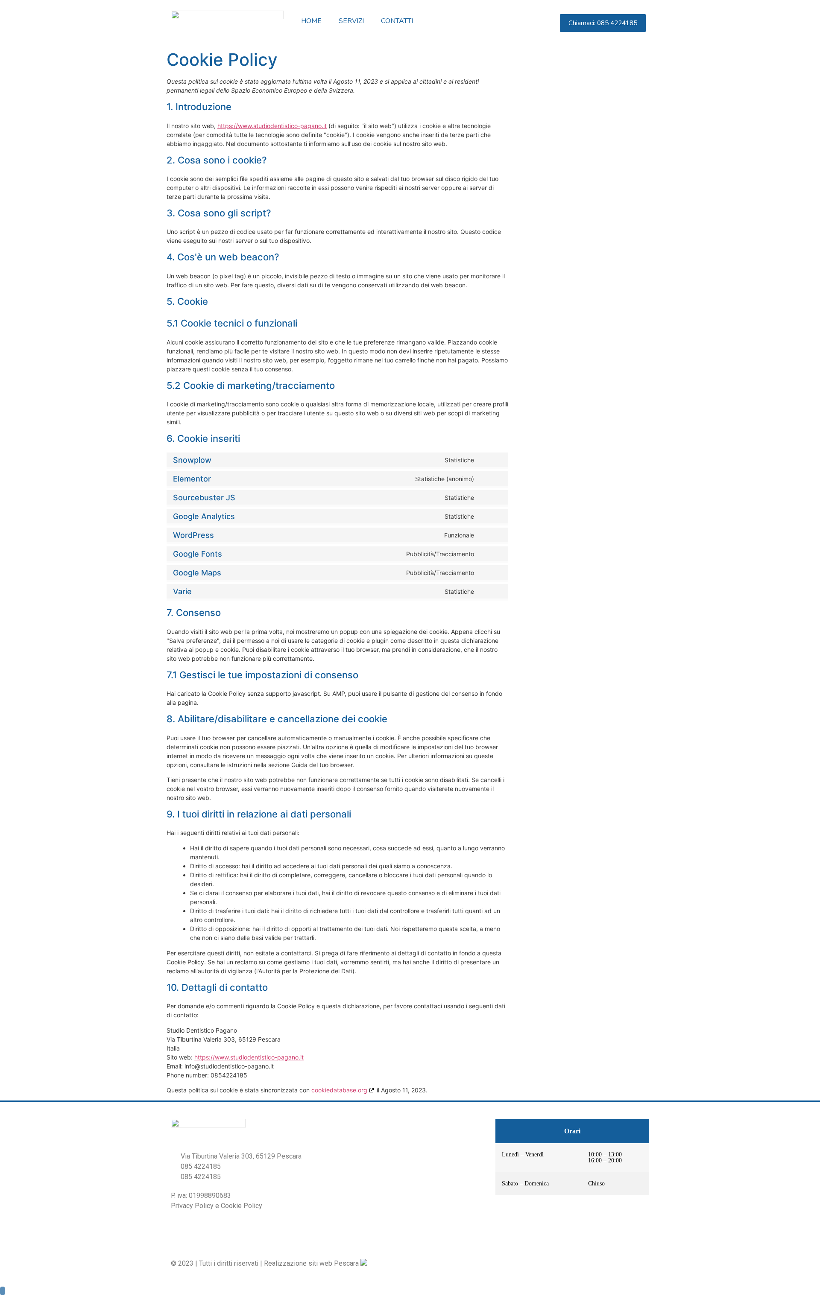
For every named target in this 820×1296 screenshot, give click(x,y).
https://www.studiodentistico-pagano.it (272, 125)
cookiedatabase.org (339, 1090)
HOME (311, 21)
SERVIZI (351, 21)
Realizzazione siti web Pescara (311, 1263)
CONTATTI (397, 21)
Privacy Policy (192, 1206)
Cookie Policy (241, 1206)
